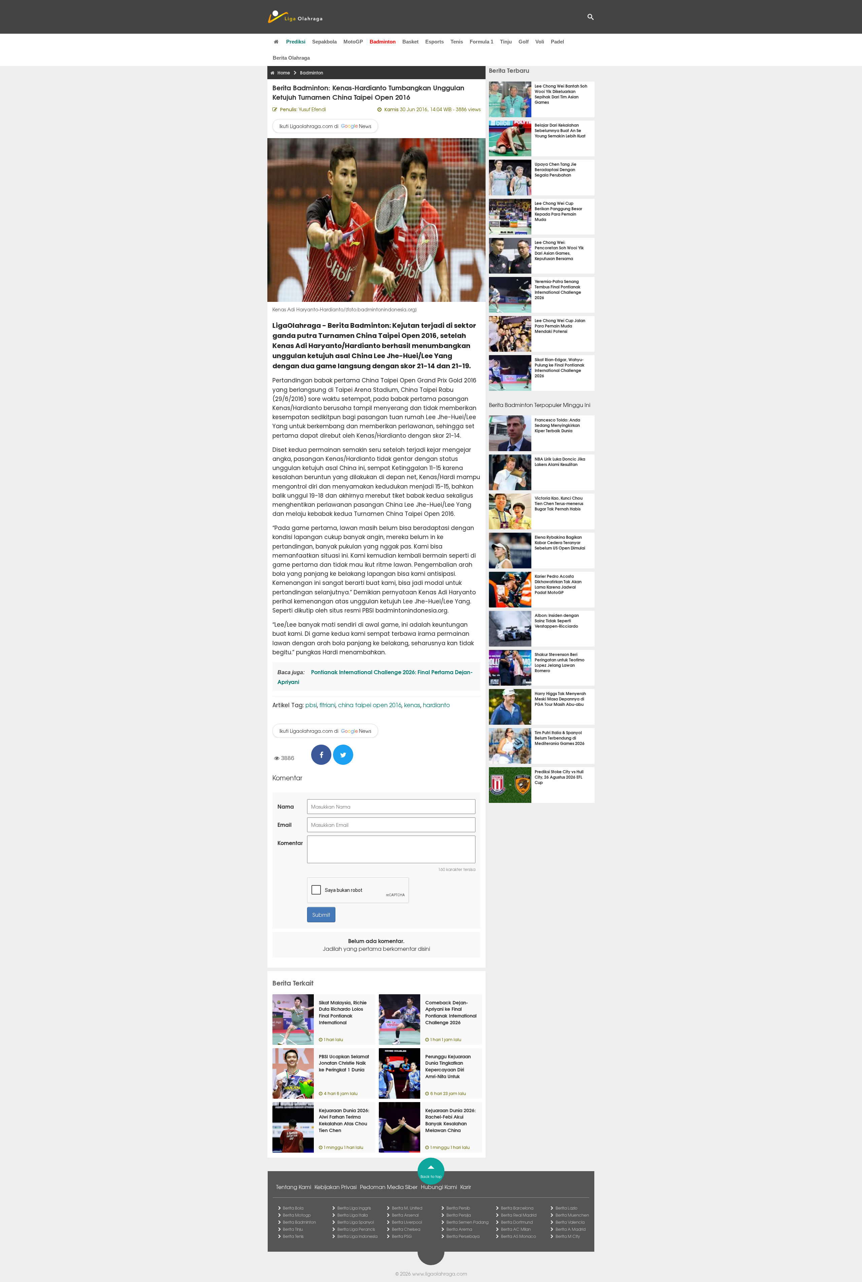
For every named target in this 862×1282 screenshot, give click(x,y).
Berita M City (568, 1236)
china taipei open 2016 (369, 704)
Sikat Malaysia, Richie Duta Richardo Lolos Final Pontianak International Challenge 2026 (343, 1015)
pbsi (311, 704)
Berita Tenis (293, 1236)
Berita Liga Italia (352, 1215)
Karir (465, 1187)
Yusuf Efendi (312, 109)
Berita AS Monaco (518, 1236)
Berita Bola (293, 1208)
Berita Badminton (299, 1222)
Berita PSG (402, 1236)
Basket (410, 41)
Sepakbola (324, 41)
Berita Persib (458, 1208)
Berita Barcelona (517, 1208)
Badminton (383, 41)
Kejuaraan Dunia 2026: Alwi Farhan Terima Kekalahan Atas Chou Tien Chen (344, 1120)
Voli (539, 41)
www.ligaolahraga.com (439, 1273)
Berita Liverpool (407, 1222)
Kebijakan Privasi (335, 1187)
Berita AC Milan (516, 1229)
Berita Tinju (293, 1229)
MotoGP (353, 41)
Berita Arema (459, 1229)
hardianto (436, 704)
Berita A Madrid (571, 1229)
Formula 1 (481, 41)
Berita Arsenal (405, 1215)
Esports (434, 41)
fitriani (327, 704)
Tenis (457, 41)
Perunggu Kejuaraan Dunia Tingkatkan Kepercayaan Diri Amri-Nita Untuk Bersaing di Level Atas (449, 1069)
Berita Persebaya (462, 1236)
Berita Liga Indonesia (357, 1236)
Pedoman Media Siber (389, 1187)
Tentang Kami (293, 1187)
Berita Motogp (297, 1215)
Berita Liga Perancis (356, 1229)
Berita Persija (458, 1215)
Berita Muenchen (572, 1215)
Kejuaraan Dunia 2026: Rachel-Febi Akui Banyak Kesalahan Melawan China (450, 1120)
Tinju (506, 41)
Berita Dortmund (517, 1222)
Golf (524, 41)
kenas (412, 704)
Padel (557, 41)
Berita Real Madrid (518, 1215)
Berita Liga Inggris (354, 1208)
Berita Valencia (570, 1222)
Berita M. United (407, 1208)
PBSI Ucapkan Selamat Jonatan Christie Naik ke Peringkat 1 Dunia (344, 1063)
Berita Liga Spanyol (355, 1222)
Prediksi (295, 41)
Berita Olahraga (291, 58)
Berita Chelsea (406, 1229)
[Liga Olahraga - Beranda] (295, 17)
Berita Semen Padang (467, 1222)
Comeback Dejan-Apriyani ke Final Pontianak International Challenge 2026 (450, 1012)
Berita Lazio (566, 1208)
